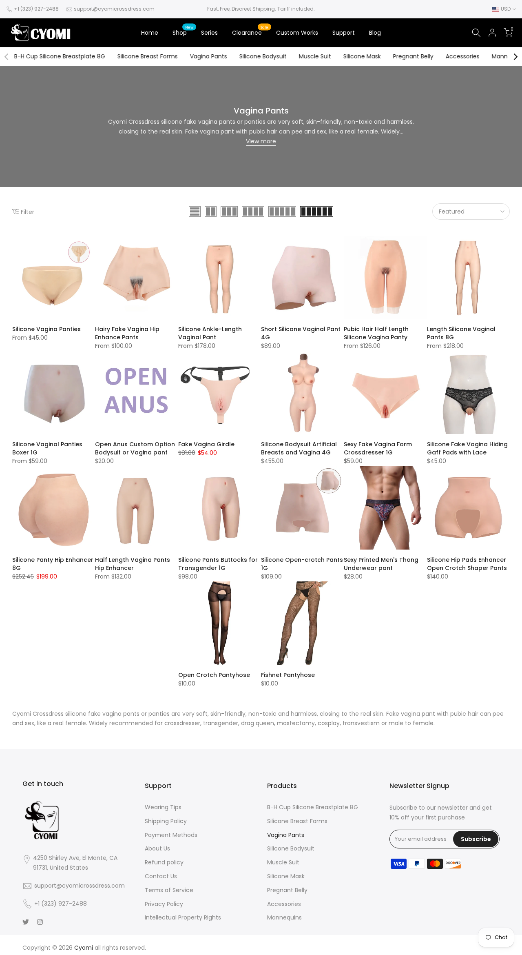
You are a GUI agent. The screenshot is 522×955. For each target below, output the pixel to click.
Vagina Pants (208, 56)
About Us (157, 848)
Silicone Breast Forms (147, 56)
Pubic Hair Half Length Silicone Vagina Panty (376, 333)
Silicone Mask (362, 56)
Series (209, 33)
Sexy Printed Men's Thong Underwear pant (381, 564)
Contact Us (161, 876)
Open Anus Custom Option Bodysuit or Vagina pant (135, 448)
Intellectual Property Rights (183, 917)
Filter (27, 212)
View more (261, 141)
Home (149, 33)
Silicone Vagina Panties (46, 329)
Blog (375, 33)
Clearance (250, 32)
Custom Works (297, 33)
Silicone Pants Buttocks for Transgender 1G (218, 564)
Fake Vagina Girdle (206, 444)
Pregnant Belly (413, 56)
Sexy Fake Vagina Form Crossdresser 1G (378, 448)
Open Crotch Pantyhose (214, 675)
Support (343, 33)
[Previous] (7, 57)
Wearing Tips (163, 807)
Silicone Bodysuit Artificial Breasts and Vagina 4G (299, 448)
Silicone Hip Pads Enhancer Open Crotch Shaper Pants (467, 564)
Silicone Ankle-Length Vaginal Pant (210, 333)
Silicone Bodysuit (263, 56)
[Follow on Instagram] (40, 922)
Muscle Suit (315, 56)
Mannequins (284, 917)
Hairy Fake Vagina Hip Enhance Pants (127, 333)
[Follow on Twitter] (25, 922)
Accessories (463, 56)
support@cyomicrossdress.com (114, 8)
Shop (183, 32)
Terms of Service (169, 890)
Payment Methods (171, 835)
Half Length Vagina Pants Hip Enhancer (132, 564)
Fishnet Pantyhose (288, 675)
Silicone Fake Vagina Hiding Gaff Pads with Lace (467, 448)
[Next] (515, 57)
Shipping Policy (166, 821)
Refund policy (164, 862)
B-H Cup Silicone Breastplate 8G (59, 56)
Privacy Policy (164, 904)
